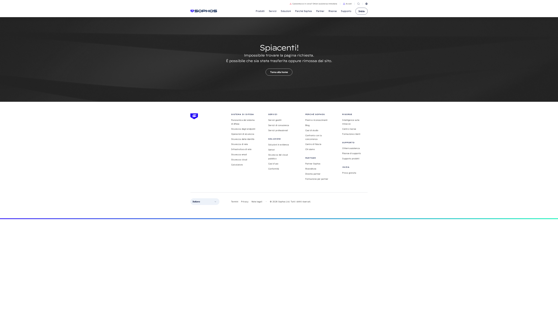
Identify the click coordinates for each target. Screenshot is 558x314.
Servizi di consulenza (278, 125)
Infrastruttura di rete (241, 149)
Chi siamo (310, 149)
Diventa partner (313, 174)
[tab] (244, 114)
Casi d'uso (273, 163)
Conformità (273, 168)
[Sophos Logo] (203, 11)
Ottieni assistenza (351, 148)
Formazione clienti (351, 134)
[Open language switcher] (366, 4)
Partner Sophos (312, 163)
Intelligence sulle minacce (350, 122)
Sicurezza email (239, 154)
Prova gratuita (349, 173)
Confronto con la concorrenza (313, 137)
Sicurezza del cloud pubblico (278, 157)
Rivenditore (310, 168)
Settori (271, 149)
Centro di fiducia (313, 144)
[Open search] (358, 4)
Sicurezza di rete (239, 144)
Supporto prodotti (350, 158)
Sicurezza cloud (239, 159)
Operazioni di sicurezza (242, 134)
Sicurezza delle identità (242, 139)
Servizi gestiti (274, 120)
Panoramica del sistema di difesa (243, 122)
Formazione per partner (316, 179)
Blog (307, 125)
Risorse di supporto (351, 153)
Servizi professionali (278, 130)
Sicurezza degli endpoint (243, 129)
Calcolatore (237, 164)
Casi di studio (311, 130)
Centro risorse (349, 129)
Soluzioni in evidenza (278, 144)
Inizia (361, 11)
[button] (347, 3)
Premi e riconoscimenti (316, 120)
